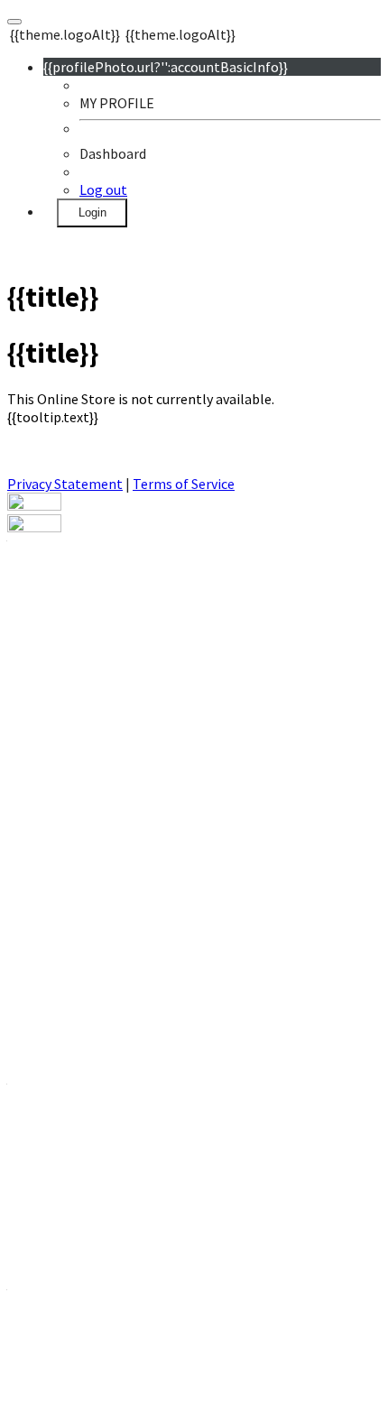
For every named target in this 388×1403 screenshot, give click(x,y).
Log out (103, 189)
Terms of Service (184, 484)
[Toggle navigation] (14, 21)
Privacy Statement (65, 484)
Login (92, 212)
